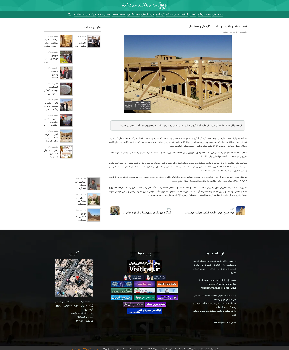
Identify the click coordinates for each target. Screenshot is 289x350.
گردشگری (160, 14)
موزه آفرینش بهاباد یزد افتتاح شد (80, 44)
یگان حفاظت (227, 32)
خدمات (193, 14)
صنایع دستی (104, 14)
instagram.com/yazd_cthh (212, 280)
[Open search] (69, 15)
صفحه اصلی (217, 14)
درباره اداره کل (204, 14)
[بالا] (278, 340)
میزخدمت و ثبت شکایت (85, 14)
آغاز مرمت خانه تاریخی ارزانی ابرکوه (51, 138)
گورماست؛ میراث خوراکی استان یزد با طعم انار (51, 92)
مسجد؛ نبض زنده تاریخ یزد (51, 76)
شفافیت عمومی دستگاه (177, 14)
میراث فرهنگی (147, 14)
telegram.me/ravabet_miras (215, 288)
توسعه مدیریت (119, 14)
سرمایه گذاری (133, 14)
